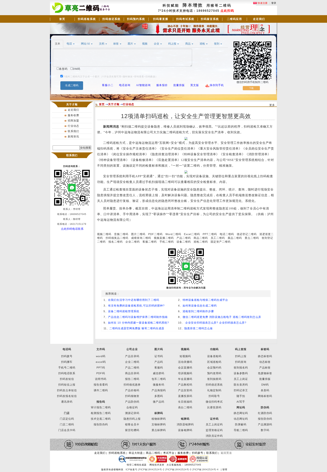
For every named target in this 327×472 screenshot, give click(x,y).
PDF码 (100, 373)
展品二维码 (235, 237)
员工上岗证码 (214, 424)
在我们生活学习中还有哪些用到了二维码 (133, 299)
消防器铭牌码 (185, 424)
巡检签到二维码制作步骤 (198, 311)
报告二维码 (132, 378)
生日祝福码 (185, 401)
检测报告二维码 (101, 413)
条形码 (265, 390)
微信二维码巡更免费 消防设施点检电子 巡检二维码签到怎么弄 (222, 316)
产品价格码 (132, 390)
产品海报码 (159, 390)
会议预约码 (214, 367)
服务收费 (73, 115)
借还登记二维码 (247, 234)
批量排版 (265, 378)
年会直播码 (185, 378)
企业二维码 (132, 241)
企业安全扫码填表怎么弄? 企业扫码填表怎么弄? (215, 322)
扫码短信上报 (66, 384)
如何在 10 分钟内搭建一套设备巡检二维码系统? (138, 322)
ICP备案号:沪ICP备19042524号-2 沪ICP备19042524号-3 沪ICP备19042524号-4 (172, 469)
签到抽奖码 (214, 378)
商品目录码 (132, 373)
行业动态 (73, 125)
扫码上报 (240, 356)
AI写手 (241, 401)
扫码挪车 (66, 361)
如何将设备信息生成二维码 (200, 305)
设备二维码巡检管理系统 (123, 311)
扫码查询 (240, 361)
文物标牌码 (159, 424)
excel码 (101, 361)
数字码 (265, 430)
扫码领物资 (132, 396)
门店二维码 (67, 424)
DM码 (265, 384)
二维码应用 (234, 18)
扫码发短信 (67, 378)
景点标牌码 (159, 430)
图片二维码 (138, 234)
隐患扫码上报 (132, 418)
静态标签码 (265, 356)
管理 (224, 469)
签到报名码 (241, 367)
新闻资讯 (73, 136)
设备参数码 (241, 373)
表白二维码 (185, 407)
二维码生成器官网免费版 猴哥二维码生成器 (136, 328)
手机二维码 (167, 241)
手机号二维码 (66, 367)
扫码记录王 (241, 390)
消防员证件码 (214, 435)
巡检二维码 (201, 241)
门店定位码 (67, 418)
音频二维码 (121, 234)
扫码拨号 (66, 356)
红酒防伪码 (265, 413)
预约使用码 (214, 373)
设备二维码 (184, 241)
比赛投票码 (214, 407)
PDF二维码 (155, 234)
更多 (272, 105)
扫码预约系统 (136, 18)
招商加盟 (73, 120)
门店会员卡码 (66, 430)
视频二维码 (104, 234)
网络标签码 (265, 396)
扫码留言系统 (210, 18)
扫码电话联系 (66, 373)
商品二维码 (201, 237)
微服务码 (158, 384)
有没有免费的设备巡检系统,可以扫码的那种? (136, 305)
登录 (273, 3)
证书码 (158, 356)
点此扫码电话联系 (72, 228)
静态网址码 (241, 413)
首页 (62, 18)
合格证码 (132, 407)
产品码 (158, 361)
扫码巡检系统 (87, 18)
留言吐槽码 (132, 430)
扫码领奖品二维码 (117, 237)
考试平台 (168, 452)
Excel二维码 (192, 234)
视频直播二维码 (164, 237)
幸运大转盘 (136, 452)
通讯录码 (66, 401)
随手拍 (241, 396)
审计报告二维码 (101, 407)
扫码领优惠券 (132, 384)
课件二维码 (101, 390)
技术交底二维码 (101, 418)
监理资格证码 (214, 430)
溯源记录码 (132, 413)
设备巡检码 (214, 356)
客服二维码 (149, 241)
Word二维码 (173, 234)
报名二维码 (115, 241)
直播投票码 (185, 396)
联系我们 (73, 131)
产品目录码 (132, 356)
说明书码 (100, 378)
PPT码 (101, 367)
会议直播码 (185, 367)
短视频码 (185, 356)
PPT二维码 (210, 234)
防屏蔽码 (240, 424)
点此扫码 (227, 10)
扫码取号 (214, 396)
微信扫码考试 (214, 401)
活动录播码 (185, 361)
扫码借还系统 (111, 18)
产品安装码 (185, 390)
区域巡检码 (214, 361)
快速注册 (262, 3)
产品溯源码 (265, 424)
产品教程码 (185, 384)
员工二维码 (218, 237)
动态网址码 (241, 418)
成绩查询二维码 (141, 237)
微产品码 (158, 401)
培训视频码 (185, 373)
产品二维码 (184, 237)
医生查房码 (241, 384)
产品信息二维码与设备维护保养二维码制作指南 (138, 316)
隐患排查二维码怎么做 (198, 328)
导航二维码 (241, 430)
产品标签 (265, 367)
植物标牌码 (159, 418)
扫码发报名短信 (67, 396)
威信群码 (158, 373)
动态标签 (265, 361)
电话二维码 (227, 234)
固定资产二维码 (221, 241)
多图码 (158, 396)
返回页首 (226, 452)
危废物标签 (265, 373)
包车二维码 (159, 378)
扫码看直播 (160, 18)
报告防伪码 (265, 418)
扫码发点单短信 (67, 390)
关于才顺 (113, 104)
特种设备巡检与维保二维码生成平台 (205, 299)
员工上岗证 (241, 378)
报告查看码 (101, 384)
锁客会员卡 (132, 424)
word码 (100, 356)
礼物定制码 (214, 390)
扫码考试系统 (185, 18)
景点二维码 (252, 237)
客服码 (158, 367)
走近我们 (259, 18)
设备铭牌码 (185, 430)
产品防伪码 (132, 401)
